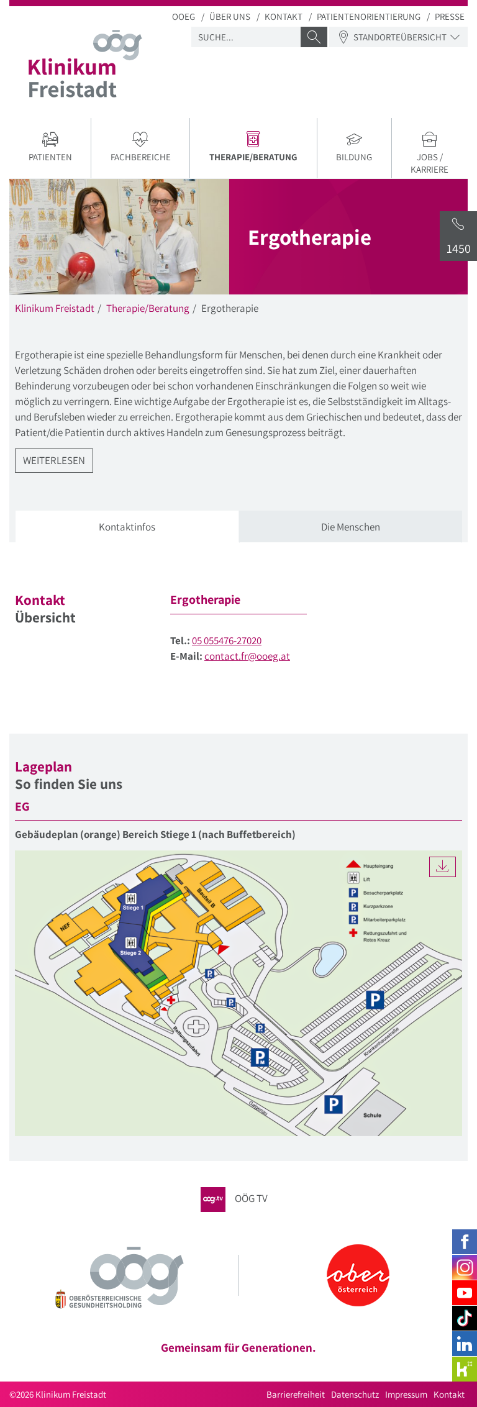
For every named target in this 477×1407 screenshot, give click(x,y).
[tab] (127, 527)
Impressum (406, 1394)
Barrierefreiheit (295, 1394)
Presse (450, 16)
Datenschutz (355, 1394)
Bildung (354, 157)
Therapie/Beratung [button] (262, 158)
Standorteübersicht (400, 37)
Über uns (229, 16)
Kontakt (283, 16)
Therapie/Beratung (147, 308)
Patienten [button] (50, 157)
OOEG (183, 16)
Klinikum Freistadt (54, 308)
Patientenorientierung (368, 16)
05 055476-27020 (226, 640)
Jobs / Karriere (429, 163)
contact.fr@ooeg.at (247, 656)
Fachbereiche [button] (141, 157)
